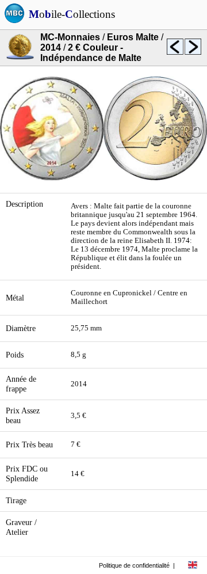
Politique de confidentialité (134, 565)
